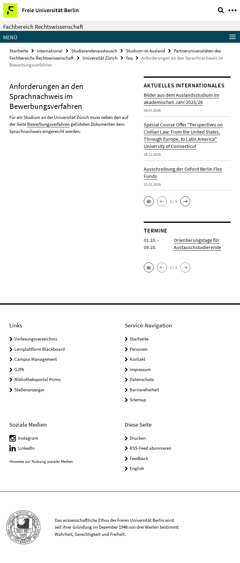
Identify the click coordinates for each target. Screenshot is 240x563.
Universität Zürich (100, 58)
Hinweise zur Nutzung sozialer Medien (41, 461)
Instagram (28, 438)
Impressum (140, 369)
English (137, 468)
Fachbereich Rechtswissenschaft (43, 26)
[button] (149, 201)
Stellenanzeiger (29, 390)
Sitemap (138, 400)
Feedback (139, 458)
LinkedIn (26, 448)
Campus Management (35, 359)
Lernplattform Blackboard (39, 349)
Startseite (18, 51)
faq (129, 58)
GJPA (19, 369)
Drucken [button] (138, 438)
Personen (139, 349)
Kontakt (137, 359)
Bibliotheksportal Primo (37, 379)
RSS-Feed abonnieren (150, 448)
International (49, 51)
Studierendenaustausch (94, 51)
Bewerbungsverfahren (48, 124)
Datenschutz (142, 379)
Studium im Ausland (145, 51)
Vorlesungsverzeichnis (35, 339)
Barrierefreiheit (144, 390)
